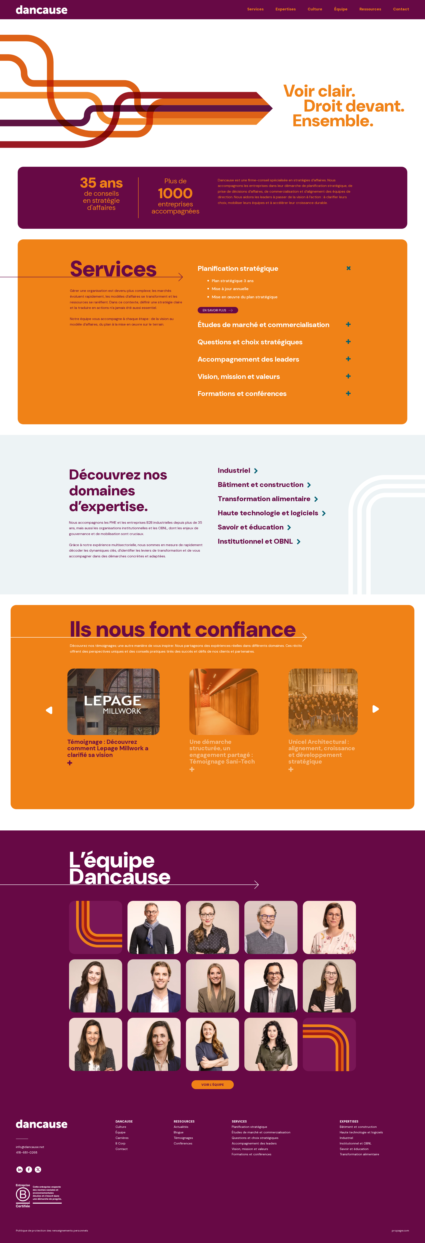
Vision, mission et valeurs (250, 1149)
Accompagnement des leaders (254, 1143)
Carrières (122, 1138)
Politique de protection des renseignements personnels (52, 1230)
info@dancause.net (30, 1147)
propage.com (400, 1230)
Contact (401, 9)
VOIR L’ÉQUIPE (212, 1085)
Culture (315, 9)
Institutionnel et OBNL (355, 1143)
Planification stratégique (249, 1127)
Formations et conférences (251, 1154)
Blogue (179, 1132)
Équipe (341, 9)
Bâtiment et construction (358, 1127)
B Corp (121, 1143)
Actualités (181, 1127)
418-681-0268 (26, 1152)
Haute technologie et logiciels (361, 1132)
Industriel (346, 1138)
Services (255, 9)
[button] (50, 710)
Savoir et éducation (354, 1149)
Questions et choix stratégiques (255, 1138)
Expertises (286, 9)
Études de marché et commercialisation (261, 1132)
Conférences (183, 1143)
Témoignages (183, 1138)
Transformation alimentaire (359, 1154)
